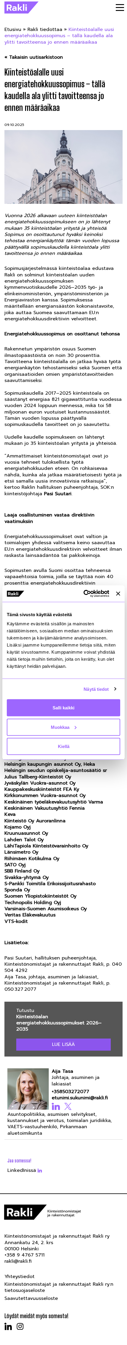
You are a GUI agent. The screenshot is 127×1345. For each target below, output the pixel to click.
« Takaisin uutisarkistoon (33, 57)
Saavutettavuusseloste (31, 1298)
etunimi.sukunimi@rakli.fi (80, 1098)
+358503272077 (70, 1092)
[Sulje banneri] (118, 593)
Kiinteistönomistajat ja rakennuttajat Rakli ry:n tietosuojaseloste (58, 1287)
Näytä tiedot (96, 688)
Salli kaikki (63, 707)
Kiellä (63, 746)
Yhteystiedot (19, 1276)
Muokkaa (60, 726)
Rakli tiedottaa (44, 29)
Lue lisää (63, 1044)
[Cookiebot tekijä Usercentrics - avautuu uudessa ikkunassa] (83, 594)
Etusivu (12, 29)
